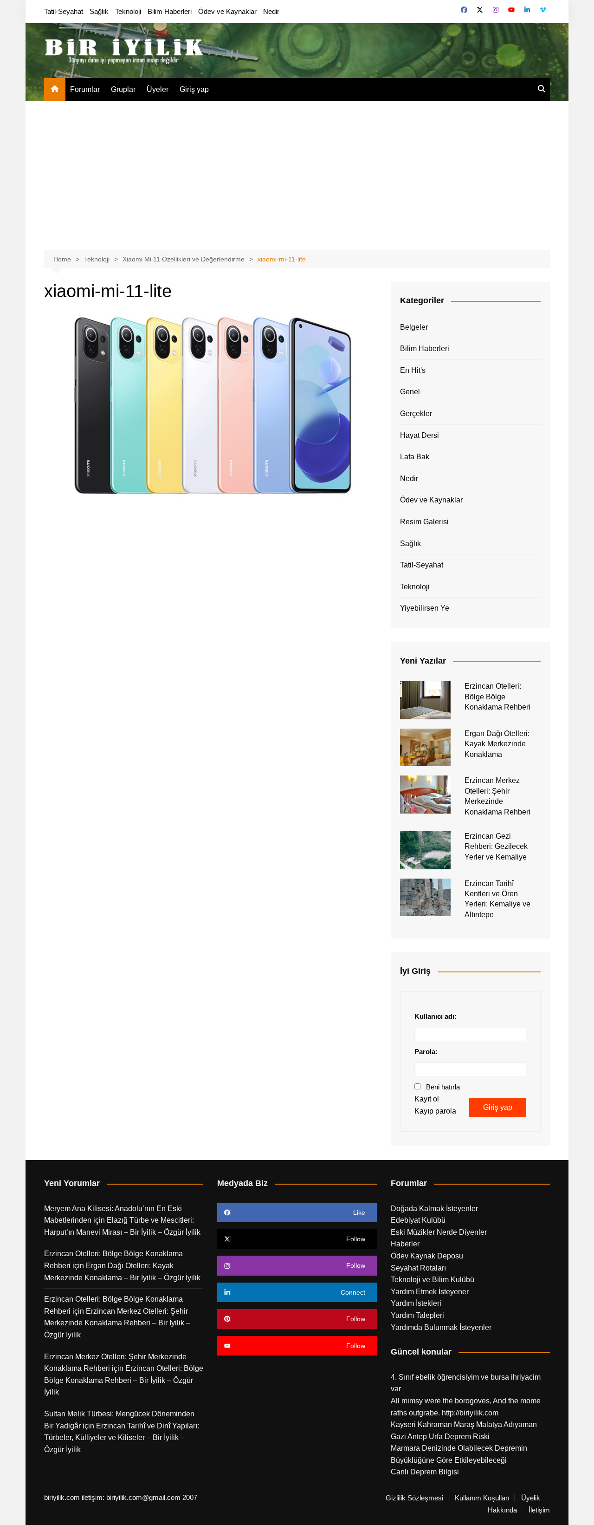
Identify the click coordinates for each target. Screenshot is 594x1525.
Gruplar (123, 89)
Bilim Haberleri (170, 11)
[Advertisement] (297, 171)
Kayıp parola (435, 1111)
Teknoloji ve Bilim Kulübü (432, 1280)
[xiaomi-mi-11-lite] (210, 404)
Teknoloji (128, 11)
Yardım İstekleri (416, 1303)
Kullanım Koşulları (482, 1498)
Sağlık (99, 11)
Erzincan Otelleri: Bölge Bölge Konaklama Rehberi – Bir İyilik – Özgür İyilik (123, 1380)
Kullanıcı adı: (435, 1016)
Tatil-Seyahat (63, 11)
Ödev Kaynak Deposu (427, 1256)
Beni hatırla (443, 1087)
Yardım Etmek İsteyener (430, 1292)
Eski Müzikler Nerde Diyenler (439, 1232)
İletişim (539, 1510)
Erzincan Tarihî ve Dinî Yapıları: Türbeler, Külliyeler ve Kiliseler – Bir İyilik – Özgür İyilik (121, 1437)
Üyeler (157, 89)
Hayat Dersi (419, 435)
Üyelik (530, 1498)
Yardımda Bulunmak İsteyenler (441, 1327)
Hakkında (502, 1510)
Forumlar (85, 89)
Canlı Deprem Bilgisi (425, 1472)
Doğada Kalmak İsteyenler (434, 1208)
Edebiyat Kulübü (418, 1220)
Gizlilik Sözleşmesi (414, 1498)
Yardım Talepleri (417, 1315)
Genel (410, 392)
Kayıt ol (426, 1099)
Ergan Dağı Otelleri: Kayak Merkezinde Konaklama (497, 744)
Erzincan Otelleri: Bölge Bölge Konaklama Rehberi (497, 696)
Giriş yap (194, 89)
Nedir (271, 11)
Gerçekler (416, 413)
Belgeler (414, 327)
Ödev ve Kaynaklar (227, 11)
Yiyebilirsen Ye (424, 608)
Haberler (405, 1244)
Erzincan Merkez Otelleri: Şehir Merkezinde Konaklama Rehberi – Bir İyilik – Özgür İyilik (117, 1323)
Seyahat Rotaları (418, 1268)
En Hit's (413, 370)
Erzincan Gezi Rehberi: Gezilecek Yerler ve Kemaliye (496, 846)
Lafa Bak (414, 457)
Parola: (426, 1052)
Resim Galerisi (424, 522)
